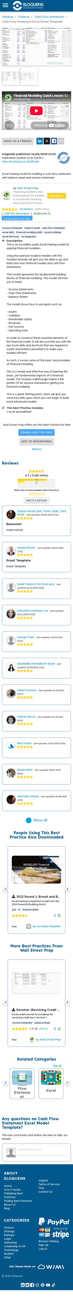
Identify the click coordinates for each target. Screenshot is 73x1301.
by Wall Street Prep (48, 1039)
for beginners (28, 236)
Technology (11, 1250)
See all (57, 1066)
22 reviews (26, 209)
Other (7, 1257)
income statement (12, 228)
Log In (43, 1248)
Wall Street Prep (27, 188)
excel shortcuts (10, 236)
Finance (9, 1227)
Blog (7, 1208)
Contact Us (45, 1191)
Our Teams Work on (22, 1266)
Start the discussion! (16, 213)
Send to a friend (17, 141)
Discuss (36, 449)
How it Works (12, 1189)
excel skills (8, 232)
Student (8, 1253)
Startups (9, 1235)
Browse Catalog (49, 1241)
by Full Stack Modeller (46, 926)
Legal (7, 1238)
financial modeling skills (29, 232)
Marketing (10, 1242)
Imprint (43, 1180)
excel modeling (52, 232)
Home (8, 1186)
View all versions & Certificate (20, 161)
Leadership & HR (14, 1246)
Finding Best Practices (18, 1201)
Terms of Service (49, 1184)
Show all (37, 820)
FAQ (41, 1188)
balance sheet (32, 228)
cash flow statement (53, 228)
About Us (10, 1204)
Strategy (9, 1231)
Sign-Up (43, 1245)
